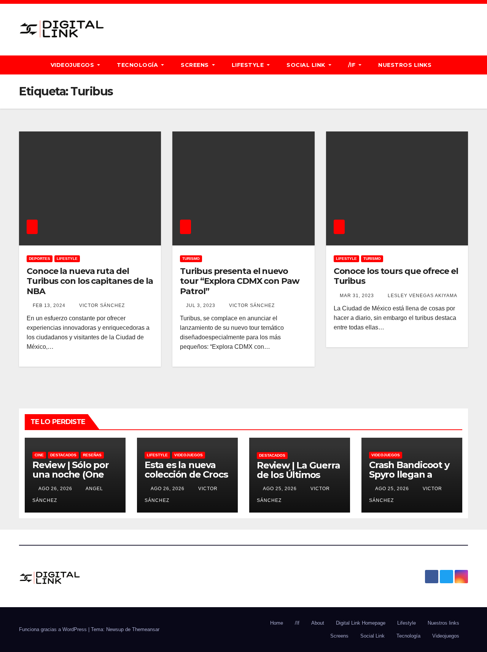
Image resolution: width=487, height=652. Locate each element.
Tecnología (138, 65)
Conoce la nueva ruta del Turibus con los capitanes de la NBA (90, 281)
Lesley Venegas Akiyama (421, 295)
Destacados (63, 455)
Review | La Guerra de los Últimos (298, 470)
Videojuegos (73, 65)
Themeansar (145, 629)
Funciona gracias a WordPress (53, 629)
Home (276, 623)
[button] (465, 65)
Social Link (306, 65)
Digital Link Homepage (360, 623)
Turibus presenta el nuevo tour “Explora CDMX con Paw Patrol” (239, 281)
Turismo (191, 258)
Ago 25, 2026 (280, 488)
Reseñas (92, 455)
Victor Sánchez (101, 305)
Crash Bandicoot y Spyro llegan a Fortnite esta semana (409, 479)
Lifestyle (249, 65)
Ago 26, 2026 (55, 488)
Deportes (39, 258)
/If (352, 65)
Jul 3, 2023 (200, 305)
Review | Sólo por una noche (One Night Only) (70, 474)
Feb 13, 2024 (49, 305)
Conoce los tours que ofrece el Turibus (396, 276)
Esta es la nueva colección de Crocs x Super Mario (186, 474)
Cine (39, 455)
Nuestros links (404, 65)
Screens (195, 65)
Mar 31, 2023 (357, 295)
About (317, 623)
